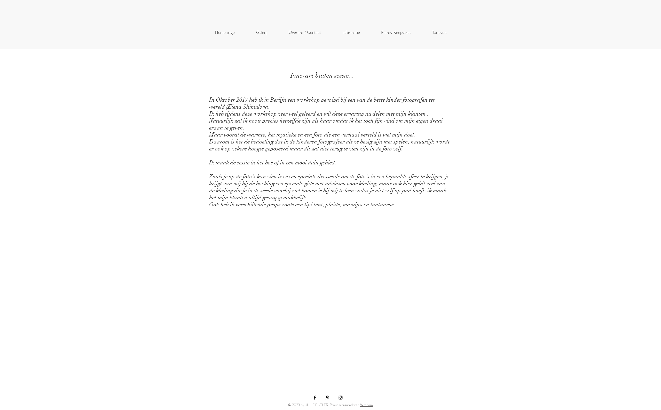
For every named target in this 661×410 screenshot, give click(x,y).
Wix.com (366, 404)
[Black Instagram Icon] (340, 397)
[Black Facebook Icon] (314, 397)
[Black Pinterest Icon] (327, 397)
